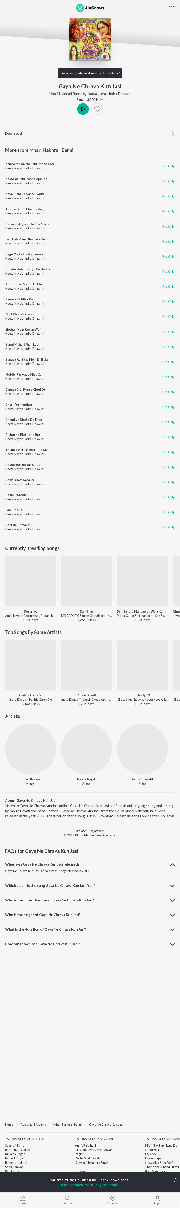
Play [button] (83, 109)
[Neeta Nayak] (86, 749)
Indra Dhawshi (120, 93)
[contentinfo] (90, 1172)
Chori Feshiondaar (19, 404)
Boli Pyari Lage (155, 1171)
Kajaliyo (150, 1154)
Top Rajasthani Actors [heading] (94, 1138)
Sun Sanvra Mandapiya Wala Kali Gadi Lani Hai (142, 611)
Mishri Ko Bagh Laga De (161, 1145)
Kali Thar (86, 611)
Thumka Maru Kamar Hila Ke (26, 450)
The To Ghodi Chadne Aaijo (25, 209)
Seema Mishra (14, 1145)
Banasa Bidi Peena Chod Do (25, 389)
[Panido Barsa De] (30, 665)
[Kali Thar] (86, 581)
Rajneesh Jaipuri (16, 1163)
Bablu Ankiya (14, 1158)
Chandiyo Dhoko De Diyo (23, 419)
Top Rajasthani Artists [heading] (24, 1138)
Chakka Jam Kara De (20, 480)
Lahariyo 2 (142, 695)
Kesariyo (30, 611)
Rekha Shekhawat (87, 1158)
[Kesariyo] (30, 581)
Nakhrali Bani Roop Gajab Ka (26, 179)
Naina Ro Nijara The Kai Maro (27, 224)
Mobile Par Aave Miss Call (24, 374)
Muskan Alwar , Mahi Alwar (93, 1150)
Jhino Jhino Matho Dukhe (24, 284)
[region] (90, 1124)
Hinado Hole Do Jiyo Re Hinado (28, 269)
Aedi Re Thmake (17, 525)
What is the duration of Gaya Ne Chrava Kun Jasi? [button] (45, 929)
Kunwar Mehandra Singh (91, 1163)
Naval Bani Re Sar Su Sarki (24, 194)
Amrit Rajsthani (85, 1145)
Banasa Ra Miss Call (19, 299)
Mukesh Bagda (15, 1154)
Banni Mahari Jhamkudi (22, 344)
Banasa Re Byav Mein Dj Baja (26, 359)
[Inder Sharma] (30, 749)
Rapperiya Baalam (17, 1150)
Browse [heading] (81, 1171)
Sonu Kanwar (14, 1167)
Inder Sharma (30, 779)
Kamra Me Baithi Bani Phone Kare (30, 164)
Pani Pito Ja (13, 510)
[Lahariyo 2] (142, 665)
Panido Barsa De (31, 695)
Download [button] (13, 133)
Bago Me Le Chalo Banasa (24, 254)
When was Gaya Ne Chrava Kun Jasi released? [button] (42, 864)
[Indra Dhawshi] (142, 749)
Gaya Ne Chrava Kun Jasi (106, 1124)
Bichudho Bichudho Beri (23, 435)
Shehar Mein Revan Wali (23, 329)
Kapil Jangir (13, 1171)
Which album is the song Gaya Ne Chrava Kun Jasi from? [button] (50, 885)
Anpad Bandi (86, 695)
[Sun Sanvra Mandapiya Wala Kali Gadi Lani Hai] (142, 581)
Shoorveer (152, 1150)
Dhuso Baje (153, 1158)
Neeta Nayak (97, 93)
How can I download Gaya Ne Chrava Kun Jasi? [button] (42, 944)
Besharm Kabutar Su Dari (24, 465)
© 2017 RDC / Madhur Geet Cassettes (90, 835)
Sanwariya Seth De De (160, 1163)
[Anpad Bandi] (86, 665)
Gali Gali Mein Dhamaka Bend (27, 239)
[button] (97, 109)
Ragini (79, 1154)
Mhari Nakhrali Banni (65, 93)
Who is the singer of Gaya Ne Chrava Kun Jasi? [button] (42, 915)
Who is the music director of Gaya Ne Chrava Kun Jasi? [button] (49, 900)
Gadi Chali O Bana (18, 314)
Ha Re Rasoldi (15, 495)
